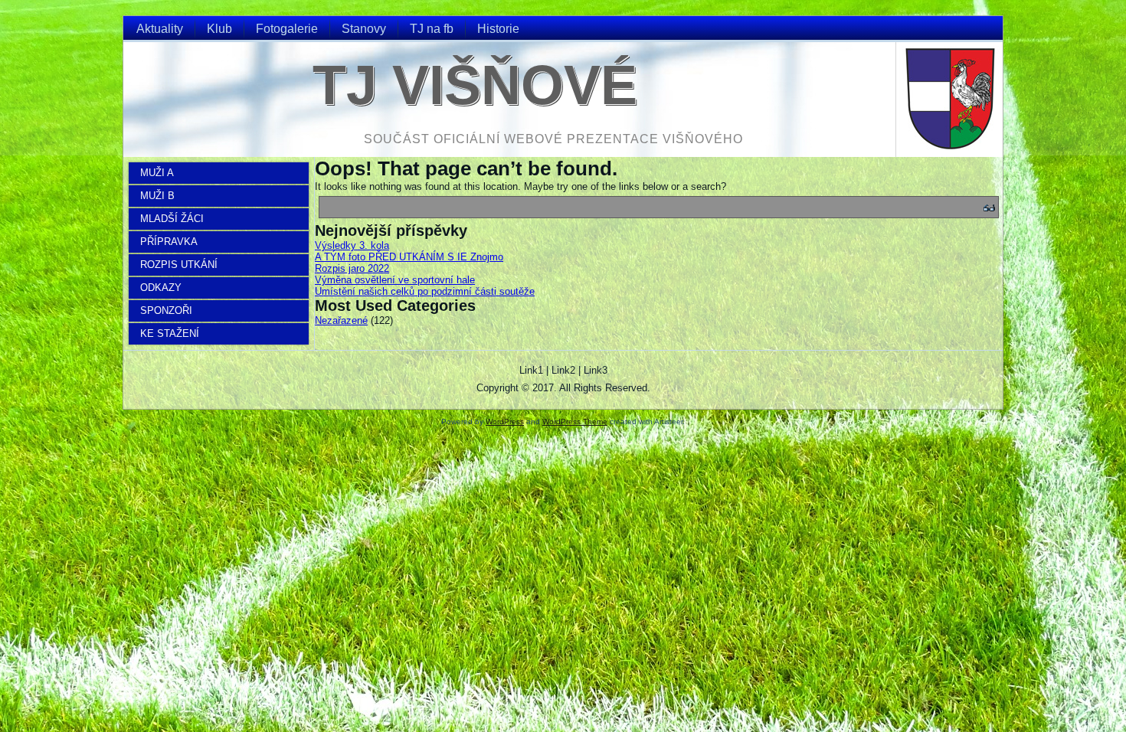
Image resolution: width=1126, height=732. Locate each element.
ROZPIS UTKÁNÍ (179, 264)
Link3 (595, 370)
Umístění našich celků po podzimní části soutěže (425, 291)
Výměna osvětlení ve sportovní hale (395, 280)
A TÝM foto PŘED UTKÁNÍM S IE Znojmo (409, 257)
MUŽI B (157, 195)
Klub (219, 28)
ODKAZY (161, 287)
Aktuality (159, 28)
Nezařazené (341, 320)
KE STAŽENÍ (169, 333)
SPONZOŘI (166, 310)
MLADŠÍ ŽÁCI (172, 218)
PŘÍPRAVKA (169, 241)
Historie (498, 28)
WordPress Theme (574, 421)
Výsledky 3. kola (352, 245)
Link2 (563, 370)
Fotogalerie (287, 28)
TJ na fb (431, 28)
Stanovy (364, 28)
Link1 (531, 370)
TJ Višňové (475, 85)
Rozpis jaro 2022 (352, 268)
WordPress (505, 421)
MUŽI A (157, 172)
